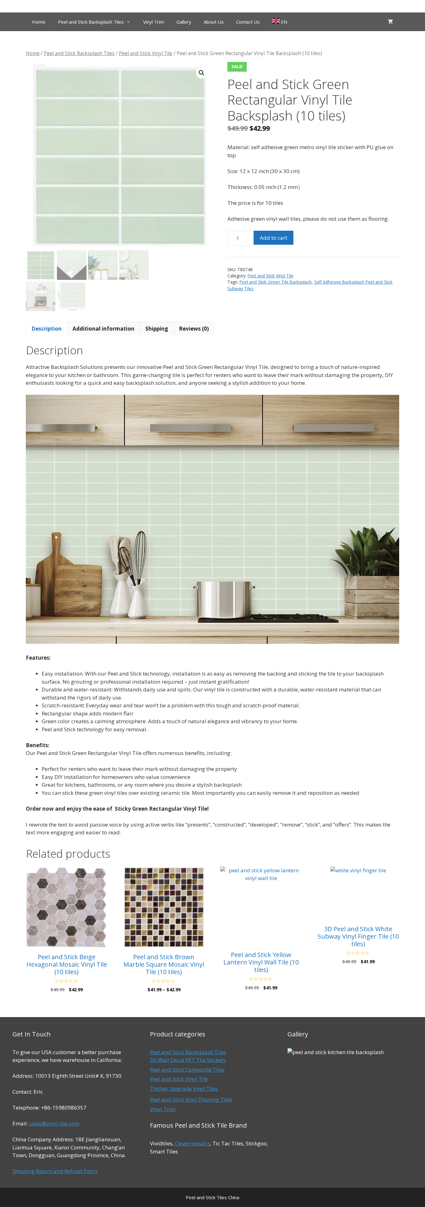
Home (38, 22)
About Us (214, 22)
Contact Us (248, 22)
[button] (201, 72)
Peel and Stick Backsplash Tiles (91, 22)
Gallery (183, 22)
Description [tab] (46, 328)
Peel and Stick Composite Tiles (187, 1069)
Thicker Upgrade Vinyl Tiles (184, 1088)
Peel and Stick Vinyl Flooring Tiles (191, 1099)
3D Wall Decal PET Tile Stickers (188, 1059)
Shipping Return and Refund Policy (55, 1171)
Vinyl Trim (153, 22)
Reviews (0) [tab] (194, 328)
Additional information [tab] (103, 328)
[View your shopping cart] (390, 21)
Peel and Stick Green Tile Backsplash (276, 282)
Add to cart (273, 237)
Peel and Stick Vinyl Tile (145, 53)
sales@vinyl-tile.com (54, 1123)
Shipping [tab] (156, 328)
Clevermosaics (192, 1143)
